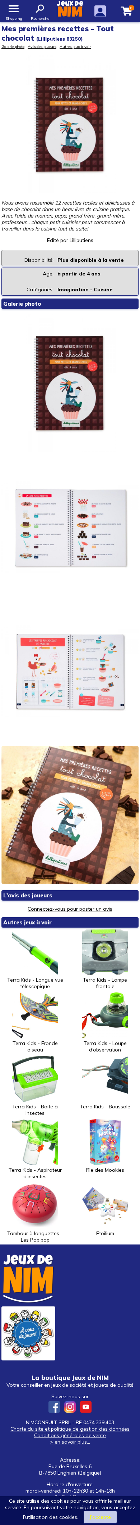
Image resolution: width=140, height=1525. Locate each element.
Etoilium (105, 1233)
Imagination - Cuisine (85, 289)
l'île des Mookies (105, 1170)
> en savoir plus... (70, 1442)
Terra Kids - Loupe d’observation (105, 1046)
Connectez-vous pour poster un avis (70, 909)
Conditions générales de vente (70, 1435)
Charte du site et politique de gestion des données (70, 1429)
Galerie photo (12, 46)
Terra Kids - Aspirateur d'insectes (35, 1173)
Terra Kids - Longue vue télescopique (35, 983)
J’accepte (100, 1517)
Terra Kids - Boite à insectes (35, 1109)
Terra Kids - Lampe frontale (105, 983)
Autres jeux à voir (75, 46)
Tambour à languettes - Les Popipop (35, 1236)
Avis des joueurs (42, 46)
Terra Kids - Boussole (105, 1106)
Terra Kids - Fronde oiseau (35, 1046)
